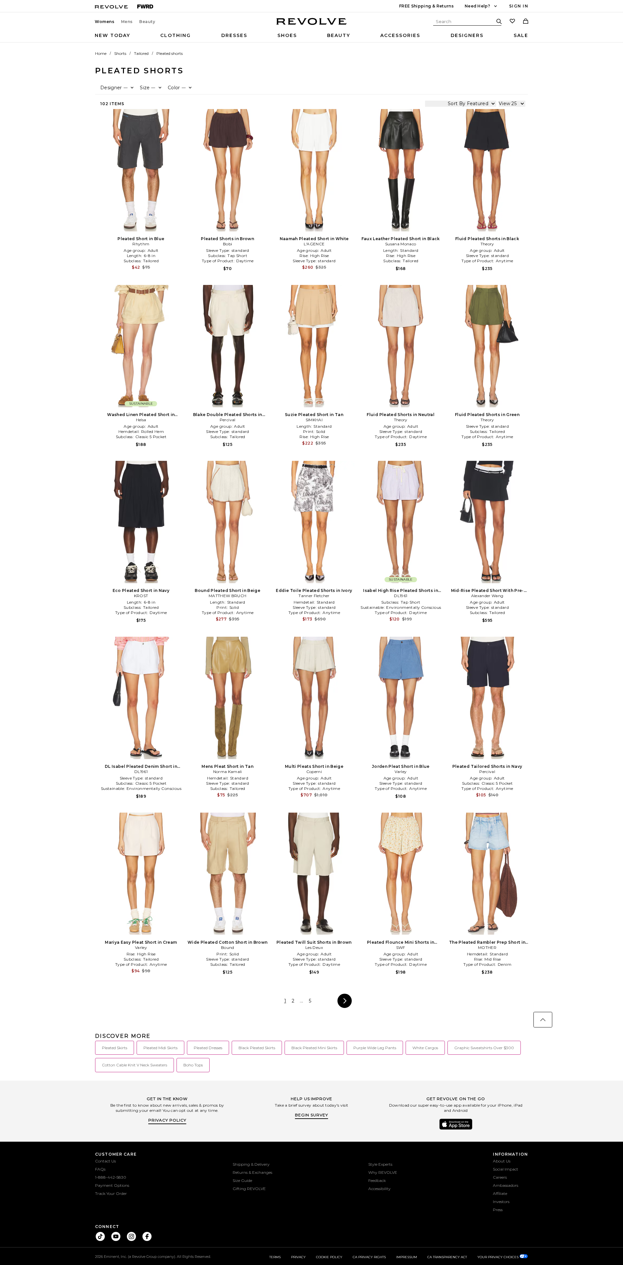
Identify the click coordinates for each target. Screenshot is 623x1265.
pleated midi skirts (160, 1047)
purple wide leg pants (374, 1047)
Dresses (234, 35)
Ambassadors (505, 1185)
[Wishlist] (512, 21)
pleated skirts (114, 1047)
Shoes (287, 35)
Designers (467, 35)
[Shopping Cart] (525, 21)
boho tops (193, 1064)
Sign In (518, 6)
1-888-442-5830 (110, 1177)
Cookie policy (329, 1257)
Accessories (400, 35)
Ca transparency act (447, 1257)
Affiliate (500, 1193)
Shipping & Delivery (251, 1164)
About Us (501, 1161)
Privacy (298, 1257)
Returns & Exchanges (252, 1172)
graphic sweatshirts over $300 (484, 1047)
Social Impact (505, 1169)
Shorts (120, 53)
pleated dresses (208, 1047)
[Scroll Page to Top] (542, 1019)
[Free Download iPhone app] (455, 1129)
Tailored (141, 53)
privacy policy (167, 1120)
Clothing (175, 35)
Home (100, 53)
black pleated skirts (256, 1047)
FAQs (100, 1169)
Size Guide (242, 1180)
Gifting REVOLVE (249, 1188)
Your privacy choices (498, 1257)
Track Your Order (111, 1193)
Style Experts (380, 1164)
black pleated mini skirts (314, 1047)
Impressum (406, 1257)
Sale (521, 35)
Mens (127, 21)
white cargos (425, 1047)
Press (498, 1209)
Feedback (377, 1180)
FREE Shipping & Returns (426, 6)
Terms (275, 1257)
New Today (112, 35)
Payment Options (112, 1185)
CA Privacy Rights (369, 1257)
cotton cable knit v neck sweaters (134, 1064)
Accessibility (379, 1188)
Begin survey (311, 1114)
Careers (500, 1177)
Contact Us (105, 1161)
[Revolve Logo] (311, 25)
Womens (105, 21)
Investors (501, 1201)
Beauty (147, 21)
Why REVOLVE (382, 1172)
